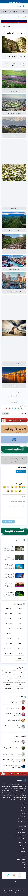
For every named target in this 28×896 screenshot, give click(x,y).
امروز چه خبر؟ (22, 851)
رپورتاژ (23, 862)
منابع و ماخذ (22, 838)
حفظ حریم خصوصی (20, 829)
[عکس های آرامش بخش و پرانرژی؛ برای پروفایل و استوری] (14, 584)
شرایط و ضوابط (21, 832)
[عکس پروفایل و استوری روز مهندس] (14, 557)
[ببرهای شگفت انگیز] (14, 548)
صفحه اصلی (22, 846)
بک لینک (23, 865)
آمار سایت (23, 813)
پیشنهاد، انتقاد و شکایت (19, 835)
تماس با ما (22, 807)
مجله (24, 848)
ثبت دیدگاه (22, 471)
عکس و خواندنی (14, 11)
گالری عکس (4, 11)
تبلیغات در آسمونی (21, 859)
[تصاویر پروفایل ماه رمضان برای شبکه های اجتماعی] (14, 566)
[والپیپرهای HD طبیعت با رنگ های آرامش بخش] (14, 594)
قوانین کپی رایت (21, 822)
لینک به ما (22, 816)
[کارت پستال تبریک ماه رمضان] (14, 575)
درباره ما (23, 810)
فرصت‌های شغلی (21, 819)
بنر (24, 868)
